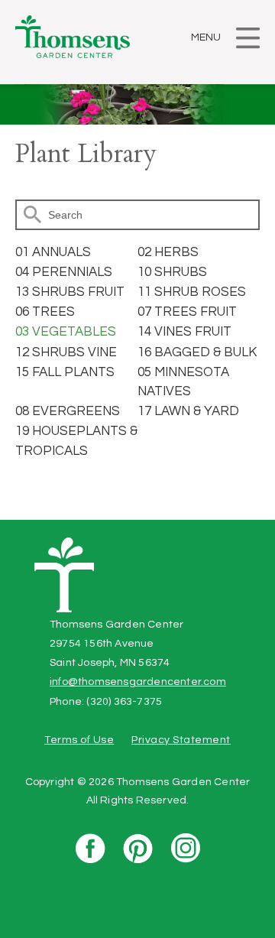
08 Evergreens (67, 411)
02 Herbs (168, 252)
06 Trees (45, 312)
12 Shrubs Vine (66, 352)
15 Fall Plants (65, 372)
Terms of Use (79, 740)
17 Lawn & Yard (188, 411)
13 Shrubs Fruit (70, 292)
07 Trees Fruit (187, 312)
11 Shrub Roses (192, 292)
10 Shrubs (172, 272)
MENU (206, 37)
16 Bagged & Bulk (197, 352)
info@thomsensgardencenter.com (138, 682)
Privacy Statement (181, 740)
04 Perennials (63, 272)
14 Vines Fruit (184, 332)
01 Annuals (53, 252)
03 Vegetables (65, 332)
